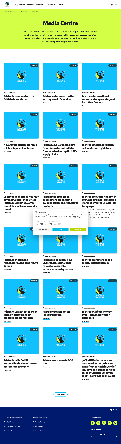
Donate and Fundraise (13, 426)
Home (5, 11)
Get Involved (51, 4)
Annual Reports (40, 422)
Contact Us (9, 431)
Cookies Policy (39, 431)
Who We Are (10, 422)
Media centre (34, 11)
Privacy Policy (39, 426)
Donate (60, 4)
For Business (40, 4)
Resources (24, 11)
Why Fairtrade (20, 4)
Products (30, 4)
